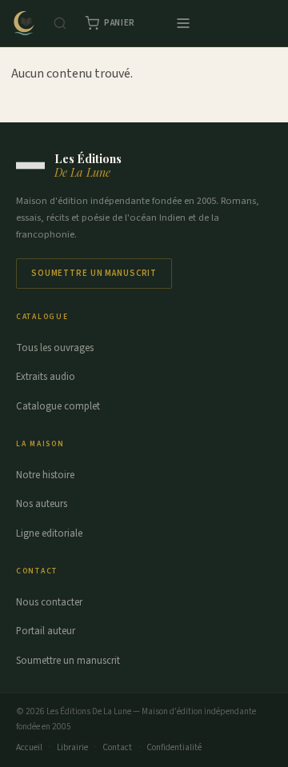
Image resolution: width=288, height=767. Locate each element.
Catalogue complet (58, 406)
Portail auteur (45, 631)
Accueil (29, 747)
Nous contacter (49, 602)
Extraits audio (45, 377)
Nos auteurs (41, 504)
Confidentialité (174, 747)
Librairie (72, 747)
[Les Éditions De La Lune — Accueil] (24, 23)
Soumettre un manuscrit (94, 273)
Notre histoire (45, 475)
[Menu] (183, 23)
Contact (117, 747)
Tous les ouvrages (55, 348)
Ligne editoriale (49, 533)
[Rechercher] (60, 23)
